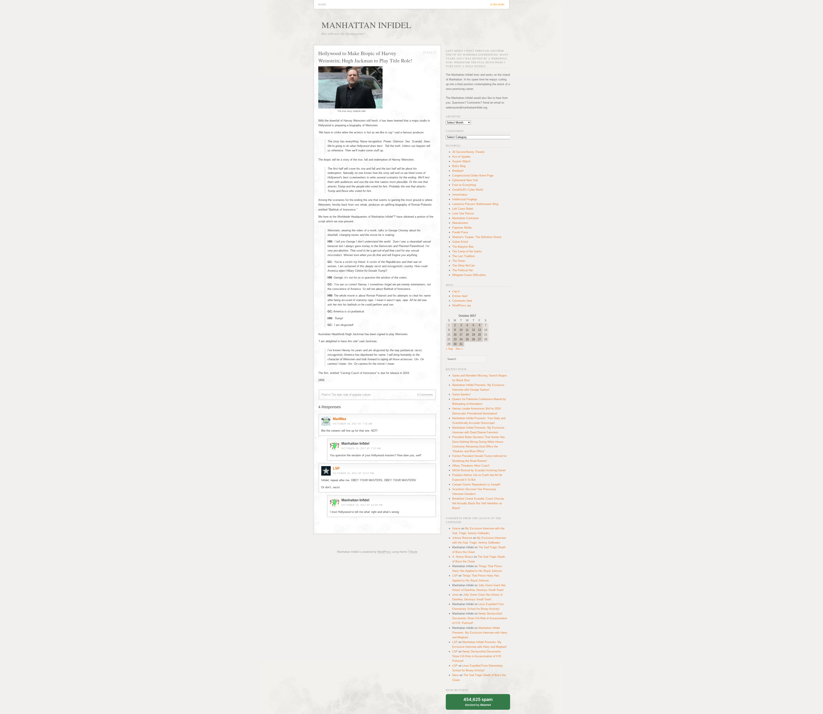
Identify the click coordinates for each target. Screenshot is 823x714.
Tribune (412, 551)
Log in (456, 291)
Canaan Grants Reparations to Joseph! (476, 484)
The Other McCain (463, 265)
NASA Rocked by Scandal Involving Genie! (479, 470)
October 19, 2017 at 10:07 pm (353, 473)
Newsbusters (460, 222)
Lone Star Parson (463, 213)
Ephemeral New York (465, 180)
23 (455, 339)
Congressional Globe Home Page (472, 175)
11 (467, 329)
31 (461, 344)
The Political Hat (462, 270)
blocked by (478, 701)
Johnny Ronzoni (462, 537)
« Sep (449, 348)
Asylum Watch (461, 161)
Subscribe (497, 4)
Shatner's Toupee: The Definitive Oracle (477, 237)
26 (473, 339)
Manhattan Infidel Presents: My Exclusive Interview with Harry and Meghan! (479, 632)
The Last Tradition (463, 256)
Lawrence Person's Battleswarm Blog (475, 204)
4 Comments (425, 394)
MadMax (339, 419)
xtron (455, 594)
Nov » (459, 348)
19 (473, 334)
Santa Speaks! (461, 394)
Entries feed (459, 296)
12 (473, 329)
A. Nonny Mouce (462, 556)
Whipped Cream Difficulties (469, 275)
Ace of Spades (461, 156)
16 (455, 334)
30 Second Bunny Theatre (468, 152)
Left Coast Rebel (462, 208)
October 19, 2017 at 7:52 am (352, 423)
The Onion (458, 260)
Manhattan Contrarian (465, 218)
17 (461, 334)
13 (479, 329)
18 (467, 334)
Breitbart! (458, 170)
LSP (336, 468)
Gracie (456, 528)
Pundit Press (460, 232)
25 (467, 339)
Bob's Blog (459, 166)
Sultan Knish (460, 241)
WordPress (384, 551)
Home (322, 4)
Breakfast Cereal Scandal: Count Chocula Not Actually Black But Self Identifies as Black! (478, 503)
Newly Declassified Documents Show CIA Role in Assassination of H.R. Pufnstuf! (479, 618)
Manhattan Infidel (366, 24)
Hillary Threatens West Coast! (471, 465)
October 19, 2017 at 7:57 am (361, 448)
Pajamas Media (462, 227)
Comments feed (462, 300)
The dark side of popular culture (351, 394)
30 (455, 344)
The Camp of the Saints (467, 251)
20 (479, 334)
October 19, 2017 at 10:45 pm (362, 505)
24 (461, 339)
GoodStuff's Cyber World (467, 189)
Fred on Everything (464, 185)
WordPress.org (461, 305)
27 (479, 339)
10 (461, 329)
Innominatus (459, 194)
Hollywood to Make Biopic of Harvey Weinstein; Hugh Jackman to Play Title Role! (365, 57)
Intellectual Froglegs (464, 199)
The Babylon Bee (463, 246)
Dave (455, 675)
